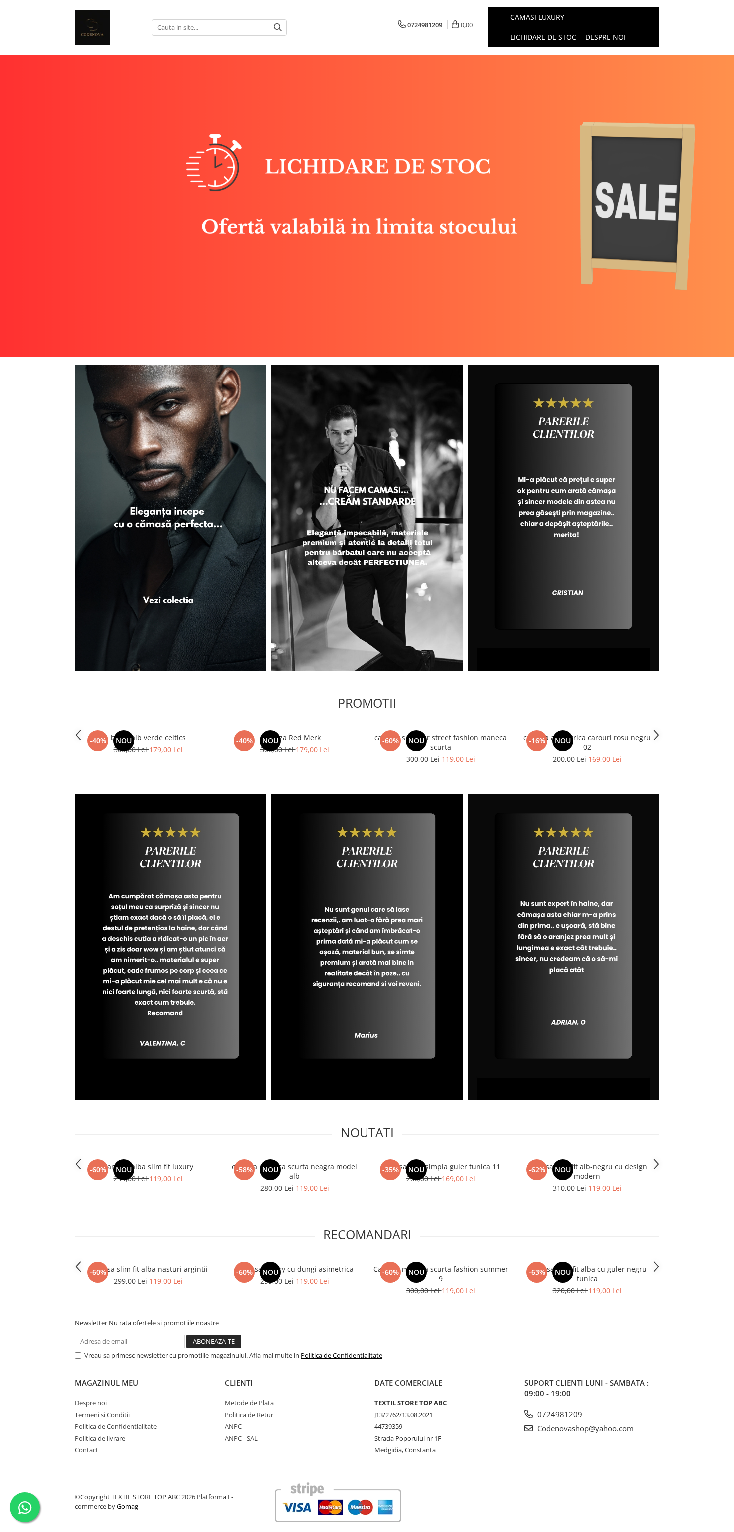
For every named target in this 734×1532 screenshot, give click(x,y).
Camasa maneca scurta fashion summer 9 (440, 1273)
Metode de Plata (249, 1402)
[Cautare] (278, 27)
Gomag (126, 1506)
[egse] (366, 947)
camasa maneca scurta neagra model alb (294, 1171)
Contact (86, 1449)
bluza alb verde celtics (148, 737)
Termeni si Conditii (102, 1414)
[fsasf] (170, 947)
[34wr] (563, 947)
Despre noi (605, 37)
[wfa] (366, 518)
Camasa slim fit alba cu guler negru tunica (587, 1273)
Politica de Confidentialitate (341, 1355)
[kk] (170, 518)
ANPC (233, 1426)
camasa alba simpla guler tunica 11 (440, 1166)
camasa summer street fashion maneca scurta (440, 742)
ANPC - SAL (241, 1438)
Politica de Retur (249, 1414)
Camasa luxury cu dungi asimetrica (295, 1269)
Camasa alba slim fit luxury (148, 1166)
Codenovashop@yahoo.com (584, 1428)
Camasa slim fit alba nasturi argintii (148, 1269)
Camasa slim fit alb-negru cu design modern (587, 1171)
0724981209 (558, 1414)
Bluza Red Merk (294, 737)
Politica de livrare (100, 1438)
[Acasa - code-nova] (106, 27)
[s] (367, 206)
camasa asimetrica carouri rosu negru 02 (587, 742)
